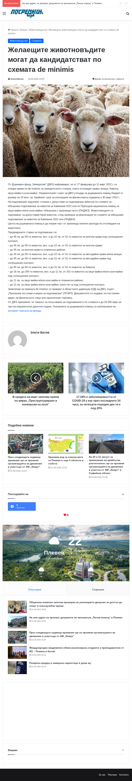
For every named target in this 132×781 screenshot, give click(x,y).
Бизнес (24, 30)
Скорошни (98, 589)
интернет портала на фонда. (24, 310)
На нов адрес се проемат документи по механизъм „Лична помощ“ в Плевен (75, 617)
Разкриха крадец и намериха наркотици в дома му (60, 663)
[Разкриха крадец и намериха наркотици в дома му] (17, 667)
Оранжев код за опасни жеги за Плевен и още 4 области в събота (66, 460)
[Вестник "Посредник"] (26, 13)
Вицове (12, 750)
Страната (37, 41)
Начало (14, 30)
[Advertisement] (66, 711)
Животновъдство (38, 30)
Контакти (124, 774)
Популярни (34, 589)
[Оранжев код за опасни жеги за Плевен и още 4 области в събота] (66, 444)
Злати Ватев (16, 79)
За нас (102, 774)
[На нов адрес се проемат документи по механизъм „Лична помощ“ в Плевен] (17, 622)
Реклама (112, 774)
